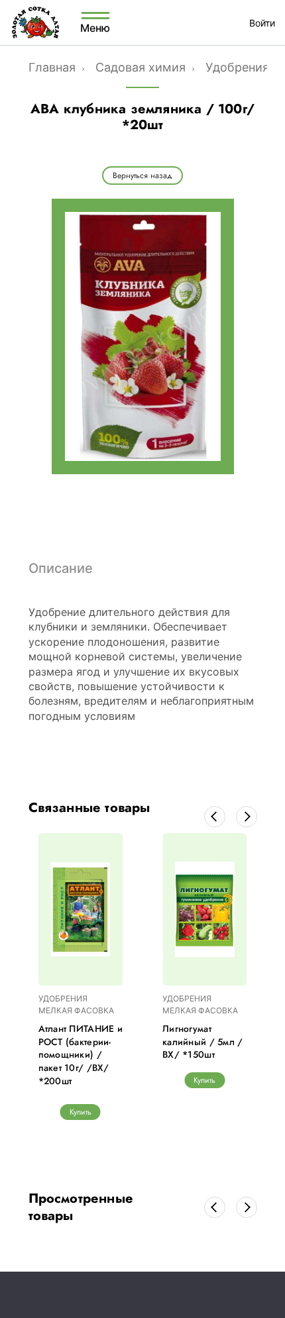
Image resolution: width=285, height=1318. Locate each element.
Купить (80, 1112)
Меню (95, 27)
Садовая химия (140, 67)
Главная (52, 67)
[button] (214, 816)
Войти (262, 22)
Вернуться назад (142, 175)
